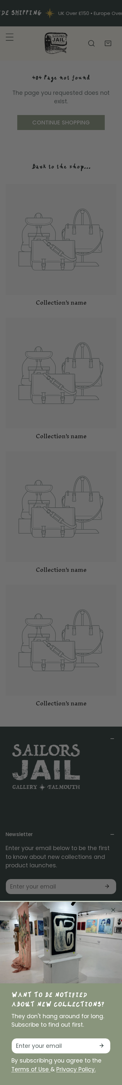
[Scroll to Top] (109, 1049)
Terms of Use (30, 1069)
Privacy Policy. (76, 1069)
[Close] (113, 910)
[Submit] (101, 1045)
